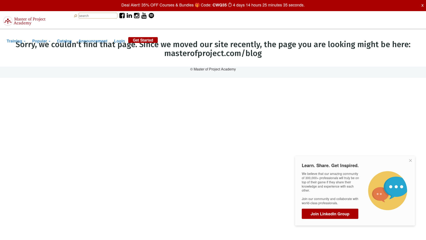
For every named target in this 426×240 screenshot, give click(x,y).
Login (119, 41)
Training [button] (15, 41)
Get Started (143, 40)
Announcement (92, 41)
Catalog (64, 41)
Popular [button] (40, 41)
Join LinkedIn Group (330, 214)
